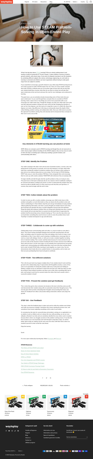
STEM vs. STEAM (26, 357)
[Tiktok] (15, 431)
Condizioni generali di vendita (52, 438)
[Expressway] (57, 402)
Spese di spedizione (49, 435)
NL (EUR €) (67, 2)
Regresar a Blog (46, 385)
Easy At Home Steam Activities (30, 354)
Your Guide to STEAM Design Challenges (32, 363)
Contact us (28, 440)
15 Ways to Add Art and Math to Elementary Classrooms (37, 369)
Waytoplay (51, 338)
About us (27, 438)
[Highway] (36, 402)
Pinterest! (58, 338)
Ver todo (85, 394)
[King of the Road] (15, 402)
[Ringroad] (78, 402)
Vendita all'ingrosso (30, 430)
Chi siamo (34, 2)
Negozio (27, 2)
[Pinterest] (18, 431)
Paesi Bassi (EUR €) (10, 451)
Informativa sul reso (49, 430)
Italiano (75, 2)
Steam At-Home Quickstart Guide (30, 351)
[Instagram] (12, 431)
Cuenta (83, 2)
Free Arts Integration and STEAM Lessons (33, 360)
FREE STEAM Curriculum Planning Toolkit (32, 366)
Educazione (44, 2)
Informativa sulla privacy (50, 433)
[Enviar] (87, 437)
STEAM (38, 72)
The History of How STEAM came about (32, 348)
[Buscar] (87, 1)
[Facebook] (6, 431)
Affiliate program (30, 442)
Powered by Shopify (20, 455)
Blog (51, 2)
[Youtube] (9, 431)
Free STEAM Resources (27, 372)
